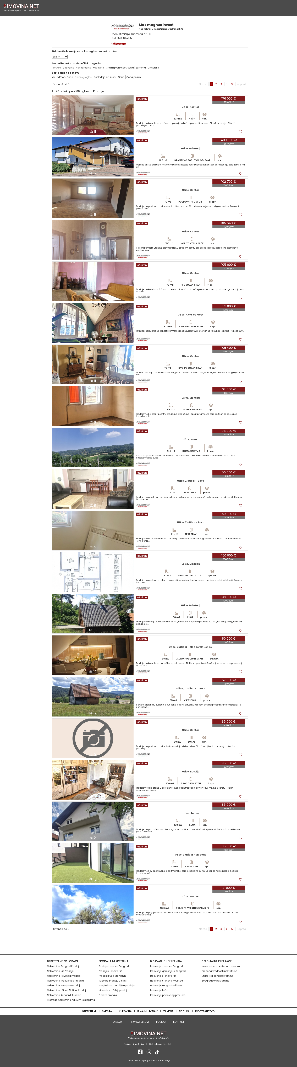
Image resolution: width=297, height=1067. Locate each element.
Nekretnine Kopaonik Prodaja (64, 995)
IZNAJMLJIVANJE (147, 1011)
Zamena (141, 67)
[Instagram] (149, 1053)
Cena (121, 77)
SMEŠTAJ (107, 1011)
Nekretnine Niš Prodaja (60, 971)
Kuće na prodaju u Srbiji (112, 980)
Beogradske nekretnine (215, 980)
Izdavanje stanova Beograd (166, 966)
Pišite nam (118, 44)
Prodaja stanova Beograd (114, 966)
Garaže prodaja (108, 995)
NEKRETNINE (89, 1011)
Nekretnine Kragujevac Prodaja (65, 980)
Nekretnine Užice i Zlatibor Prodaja (67, 990)
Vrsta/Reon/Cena (62, 77)
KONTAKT (178, 1022)
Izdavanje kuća (159, 990)
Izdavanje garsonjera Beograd (168, 971)
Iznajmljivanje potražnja (120, 67)
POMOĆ (161, 1022)
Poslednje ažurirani (105, 77)
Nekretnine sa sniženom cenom (221, 966)
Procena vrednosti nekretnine (219, 971)
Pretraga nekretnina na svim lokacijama (71, 1000)
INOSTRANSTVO (205, 1011)
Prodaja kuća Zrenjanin (112, 976)
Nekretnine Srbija (134, 1044)
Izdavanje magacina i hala (166, 985)
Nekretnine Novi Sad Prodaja (63, 976)
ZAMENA (168, 1011)
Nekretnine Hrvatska (161, 1044)
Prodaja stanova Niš (110, 971)
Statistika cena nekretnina (217, 976)
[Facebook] (140, 1053)
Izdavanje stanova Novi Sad (166, 980)
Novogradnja (83, 67)
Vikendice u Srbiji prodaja (113, 990)
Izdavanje (68, 67)
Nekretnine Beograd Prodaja (63, 966)
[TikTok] (157, 1053)
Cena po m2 (133, 77)
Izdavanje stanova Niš (163, 976)
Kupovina (98, 67)
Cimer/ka (153, 67)
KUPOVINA (125, 1011)
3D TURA (184, 1011)
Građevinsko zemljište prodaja (117, 985)
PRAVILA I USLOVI (139, 1022)
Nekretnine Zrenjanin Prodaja (64, 985)
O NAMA (117, 1022)
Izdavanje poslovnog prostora (167, 995)
